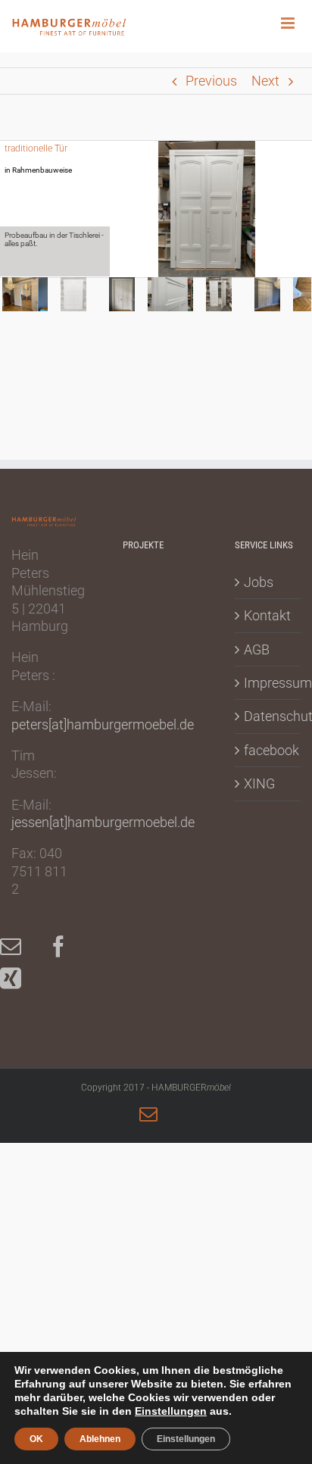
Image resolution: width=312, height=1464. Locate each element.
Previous (211, 81)
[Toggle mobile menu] (296, 23)
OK (36, 1439)
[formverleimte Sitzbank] (149, 762)
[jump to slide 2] (73, 294)
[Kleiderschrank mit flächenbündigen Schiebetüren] (149, 678)
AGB (257, 649)
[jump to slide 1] (25, 294)
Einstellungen (171, 1411)
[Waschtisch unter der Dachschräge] (149, 847)
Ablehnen (100, 1439)
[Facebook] (66, 946)
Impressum (268, 683)
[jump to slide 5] (219, 294)
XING (259, 783)
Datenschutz (268, 716)
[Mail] (18, 946)
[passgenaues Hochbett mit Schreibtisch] (149, 804)
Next (265, 81)
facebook (268, 750)
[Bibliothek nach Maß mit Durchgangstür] (149, 720)
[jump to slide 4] (170, 294)
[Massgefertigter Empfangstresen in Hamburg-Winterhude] (149, 636)
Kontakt (267, 615)
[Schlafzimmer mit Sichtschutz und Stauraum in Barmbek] (149, 594)
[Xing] (18, 978)
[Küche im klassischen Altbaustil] (149, 888)
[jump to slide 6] (267, 294)
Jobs (258, 582)
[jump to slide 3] (122, 294)
